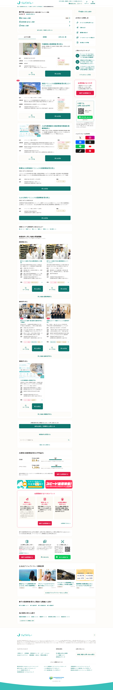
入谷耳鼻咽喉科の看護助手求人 (28, 380)
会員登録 (93, 3)
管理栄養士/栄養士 (54, 616)
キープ (80, 3)
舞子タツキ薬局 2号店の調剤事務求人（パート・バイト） (57, 261)
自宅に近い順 (62, 37)
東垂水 (46, 229)
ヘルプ (41, 653)
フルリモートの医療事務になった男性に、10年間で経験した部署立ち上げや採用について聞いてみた (66, 583)
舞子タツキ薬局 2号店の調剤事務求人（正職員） (31, 261)
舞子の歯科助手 (33, 605)
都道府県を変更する (30, 14)
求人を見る (58, 74)
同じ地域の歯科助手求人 (45, 356)
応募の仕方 (83, 27)
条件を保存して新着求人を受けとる (45, 30)
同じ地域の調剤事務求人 (45, 296)
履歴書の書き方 (84, 32)
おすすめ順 (27, 37)
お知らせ (37, 655)
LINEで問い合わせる (86, 117)
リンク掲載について (60, 655)
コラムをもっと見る (85, 74)
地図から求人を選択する (45, 444)
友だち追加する (63, 557)
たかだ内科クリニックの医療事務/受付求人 (34, 197)
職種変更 (66, 1)
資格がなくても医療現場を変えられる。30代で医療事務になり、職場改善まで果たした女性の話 (27, 584)
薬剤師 (34, 616)
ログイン (86, 3)
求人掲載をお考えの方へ (78, 1)
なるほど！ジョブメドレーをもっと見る (56, 593)
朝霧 (40, 229)
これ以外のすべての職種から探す (27, 620)
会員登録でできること (66, 523)
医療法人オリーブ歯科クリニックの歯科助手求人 (58, 321)
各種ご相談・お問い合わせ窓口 (86, 654)
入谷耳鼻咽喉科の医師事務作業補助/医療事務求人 (55, 127)
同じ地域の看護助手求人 (45, 414)
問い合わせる (45, 557)
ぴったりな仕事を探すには (86, 22)
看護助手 (43, 616)
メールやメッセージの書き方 (87, 37)
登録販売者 (65, 616)
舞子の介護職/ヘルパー (24, 605)
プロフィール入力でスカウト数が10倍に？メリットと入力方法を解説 (46, 584)
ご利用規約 (26, 653)
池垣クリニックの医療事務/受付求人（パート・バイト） (56, 84)
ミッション (47, 653)
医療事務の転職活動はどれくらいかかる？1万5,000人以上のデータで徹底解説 (84, 584)
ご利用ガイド (71, 1)
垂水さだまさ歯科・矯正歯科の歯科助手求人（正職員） (31, 321)
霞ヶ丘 (22, 229)
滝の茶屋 (53, 229)
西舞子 (28, 229)
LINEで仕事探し (62, 1)
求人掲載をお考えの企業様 (62, 653)
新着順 (45, 37)
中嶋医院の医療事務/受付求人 (52, 44)
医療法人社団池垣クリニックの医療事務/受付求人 (37, 168)
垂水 (34, 229)
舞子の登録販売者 (42, 605)
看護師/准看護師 (24, 616)
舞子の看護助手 (50, 605)
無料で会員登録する (62, 474)
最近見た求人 (73, 3)
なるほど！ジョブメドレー (22, 655)
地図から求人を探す (86, 11)
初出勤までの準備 (84, 42)
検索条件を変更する (45, 434)
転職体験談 (31, 655)
